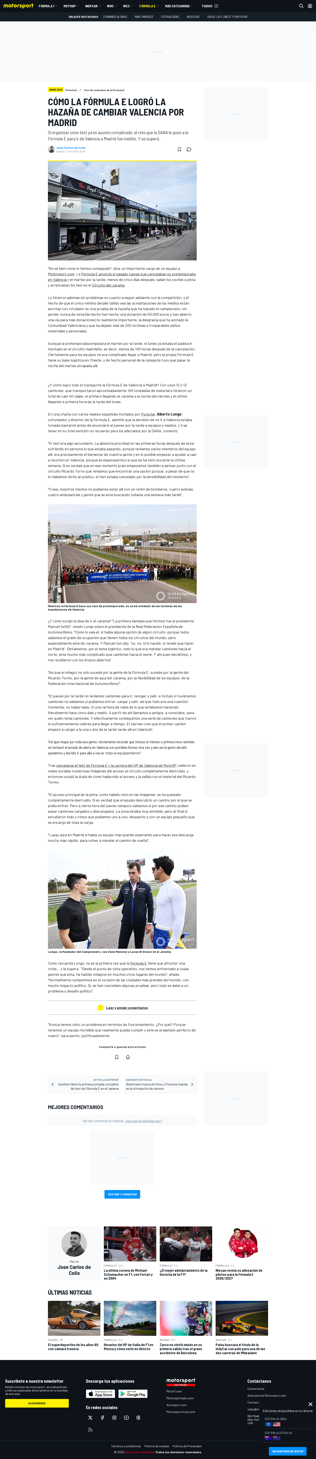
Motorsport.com (61, 274)
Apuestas (193, 16)
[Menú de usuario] (310, 6)
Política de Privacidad (187, 1446)
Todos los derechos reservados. (178, 1452)
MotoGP (70, 6)
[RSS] (90, 1429)
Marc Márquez (144, 16)
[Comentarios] (190, 149)
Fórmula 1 (46, 6)
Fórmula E (147, 6)
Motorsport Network (140, 1452)
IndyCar (91, 6)
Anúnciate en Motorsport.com (266, 1395)
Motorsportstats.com (181, 1412)
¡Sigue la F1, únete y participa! (227, 16)
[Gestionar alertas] (128, 1057)
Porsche (148, 414)
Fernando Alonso (115, 16)
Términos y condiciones (126, 1446)
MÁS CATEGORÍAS (177, 6)
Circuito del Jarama (108, 285)
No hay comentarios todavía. (122, 1121)
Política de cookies (156, 1446)
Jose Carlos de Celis (71, 147)
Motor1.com (174, 1391)
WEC (126, 6)
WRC (110, 6)
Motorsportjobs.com (180, 1398)
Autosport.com (177, 1405)
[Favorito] (179, 149)
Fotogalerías (170, 16)
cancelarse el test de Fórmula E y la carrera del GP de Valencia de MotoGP (116, 765)
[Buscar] (301, 6)
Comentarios (255, 1388)
